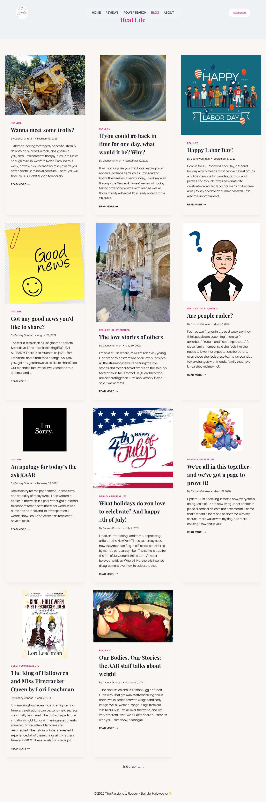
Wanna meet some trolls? (42, 129)
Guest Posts (19, 665)
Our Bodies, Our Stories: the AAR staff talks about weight (130, 665)
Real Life (16, 122)
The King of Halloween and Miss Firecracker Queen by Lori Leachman (42, 681)
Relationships (120, 330)
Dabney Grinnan (23, 138)
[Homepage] (22, 12)
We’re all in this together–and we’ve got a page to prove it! (219, 474)
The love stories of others (131, 336)
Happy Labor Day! (210, 150)
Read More (20, 184)
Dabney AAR (106, 496)
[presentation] (45, 85)
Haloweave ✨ (162, 793)
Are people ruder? (210, 315)
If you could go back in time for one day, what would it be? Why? (127, 144)
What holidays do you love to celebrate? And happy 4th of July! (132, 511)
